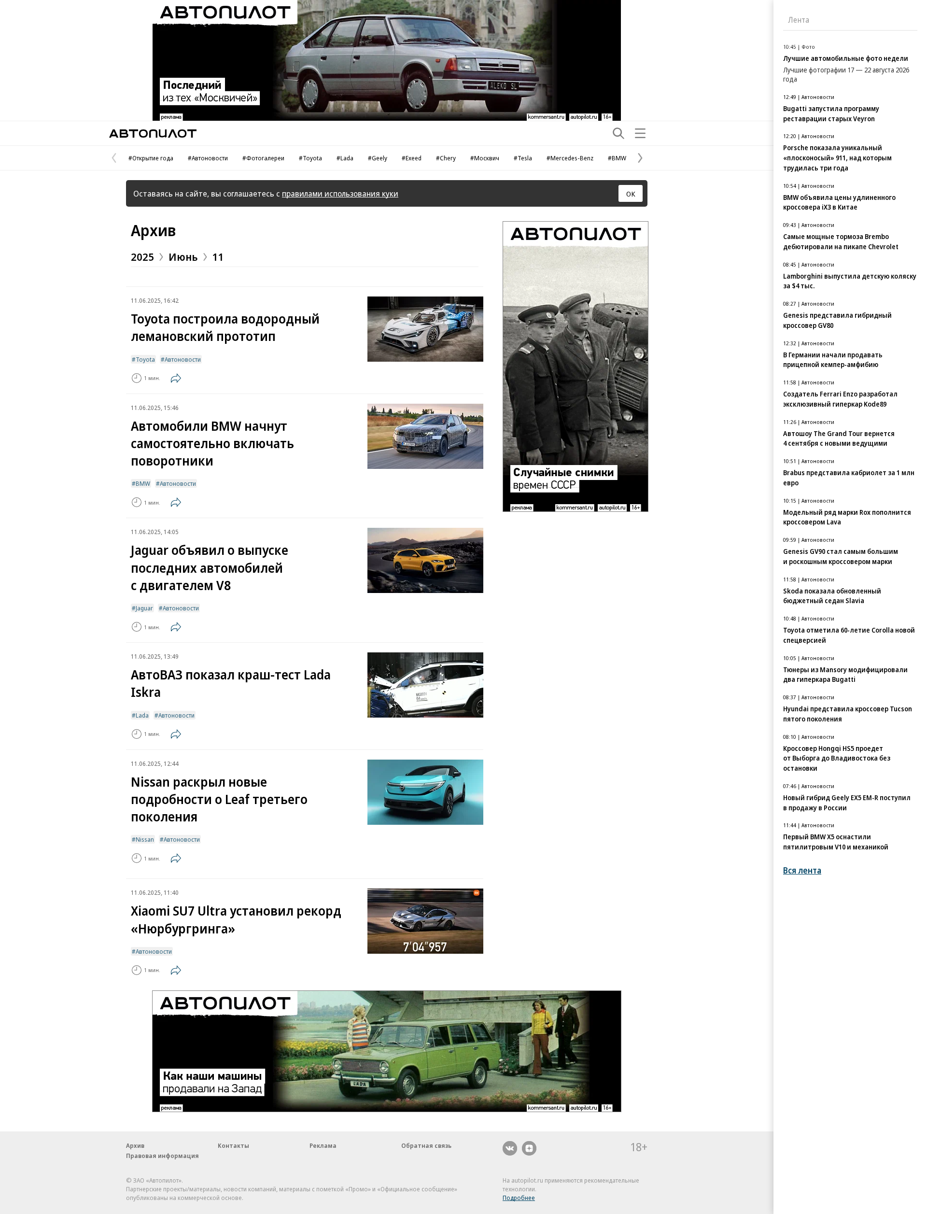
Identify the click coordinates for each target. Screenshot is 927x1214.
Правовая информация (162, 1155)
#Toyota (310, 158)
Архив (153, 230)
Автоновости (183, 359)
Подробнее (519, 1197)
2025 (142, 256)
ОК (630, 193)
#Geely (377, 158)
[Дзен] (529, 1148)
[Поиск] (618, 133)
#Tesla (523, 158)
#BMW (617, 158)
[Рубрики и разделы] (640, 133)
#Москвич (484, 158)
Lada (142, 715)
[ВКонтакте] (510, 1148)
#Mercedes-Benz (570, 158)
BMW (143, 483)
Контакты (233, 1145)
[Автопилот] (153, 133)
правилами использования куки (340, 193)
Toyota (145, 359)
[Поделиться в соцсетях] (176, 378)
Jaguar (144, 608)
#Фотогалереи (263, 158)
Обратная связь (426, 1145)
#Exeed (411, 158)
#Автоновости (208, 158)
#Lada (345, 158)
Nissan (145, 839)
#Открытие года (150, 158)
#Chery (446, 158)
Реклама (323, 1145)
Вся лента (802, 870)
